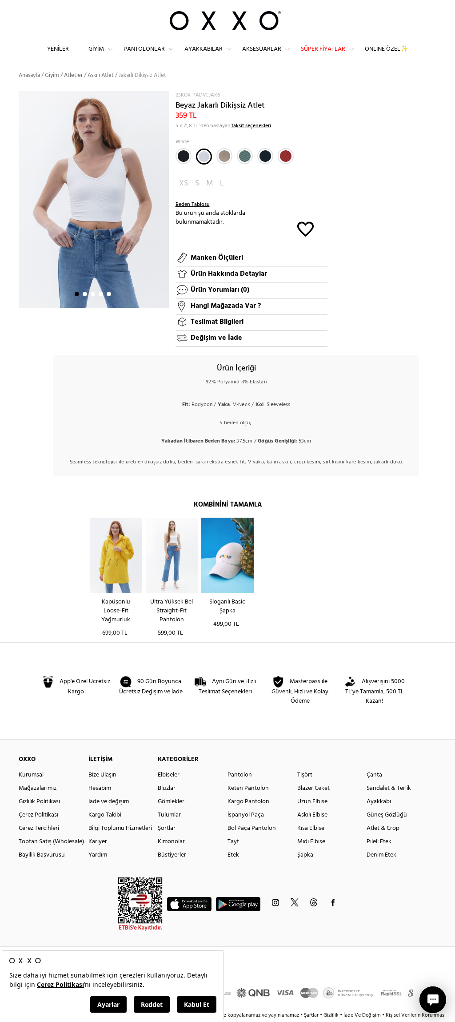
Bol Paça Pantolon (252, 828)
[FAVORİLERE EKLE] (305, 228)
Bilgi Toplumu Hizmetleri (120, 828)
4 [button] (101, 294)
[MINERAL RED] (286, 156)
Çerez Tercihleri (39, 828)
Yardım (97, 855)
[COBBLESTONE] (224, 156)
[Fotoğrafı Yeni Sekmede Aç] (163, 96)
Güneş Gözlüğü (387, 815)
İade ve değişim (108, 802)
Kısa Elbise (310, 828)
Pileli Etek (379, 842)
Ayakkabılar (203, 49)
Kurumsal (31, 775)
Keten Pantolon (248, 788)
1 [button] (77, 294)
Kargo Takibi (104, 815)
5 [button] (109, 294)
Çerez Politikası (38, 815)
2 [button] (85, 294)
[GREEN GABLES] (265, 156)
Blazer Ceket (313, 788)
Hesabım (99, 788)
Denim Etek (381, 855)
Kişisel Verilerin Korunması (416, 1015)
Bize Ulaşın (102, 775)
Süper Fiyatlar (323, 49)
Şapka (305, 855)
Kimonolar (171, 842)
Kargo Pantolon (248, 802)
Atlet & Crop (383, 828)
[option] (94, 199)
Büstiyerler (172, 855)
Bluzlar (167, 788)
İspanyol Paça (246, 815)
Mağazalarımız (37, 788)
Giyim (96, 49)
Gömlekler (171, 802)
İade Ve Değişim (362, 1015)
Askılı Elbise (312, 815)
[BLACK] (184, 156)
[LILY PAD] (245, 156)
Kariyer (97, 842)
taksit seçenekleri (251, 125)
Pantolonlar (144, 49)
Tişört (304, 775)
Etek (233, 855)
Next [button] (23, 199)
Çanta (374, 775)
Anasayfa (29, 75)
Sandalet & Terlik (389, 788)
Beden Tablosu (193, 204)
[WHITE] (204, 157)
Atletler (73, 75)
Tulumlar (169, 815)
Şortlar (167, 828)
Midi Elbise (311, 842)
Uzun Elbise (312, 802)
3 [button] (93, 294)
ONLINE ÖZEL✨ (386, 49)
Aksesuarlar (261, 49)
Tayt (233, 842)
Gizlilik (331, 1015)
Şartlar (312, 1015)
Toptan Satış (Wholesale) (51, 842)
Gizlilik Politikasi (39, 802)
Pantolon (240, 775)
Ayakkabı (379, 802)
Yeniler (58, 49)
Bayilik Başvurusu (42, 855)
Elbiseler (169, 775)
